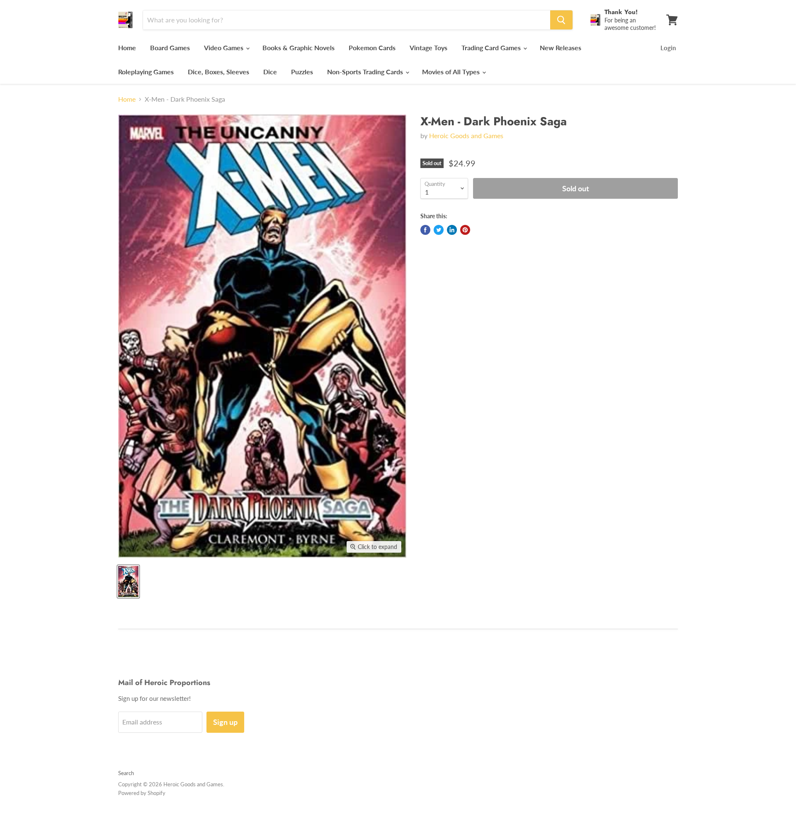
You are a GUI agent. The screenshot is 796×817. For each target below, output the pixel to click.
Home (127, 47)
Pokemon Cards (372, 47)
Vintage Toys (428, 47)
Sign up (225, 722)
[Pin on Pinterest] (465, 230)
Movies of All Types (451, 72)
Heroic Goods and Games (466, 135)
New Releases (560, 47)
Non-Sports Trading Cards (366, 72)
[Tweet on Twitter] (439, 230)
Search (126, 773)
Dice (270, 72)
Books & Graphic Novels (298, 47)
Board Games (170, 47)
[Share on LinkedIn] (452, 230)
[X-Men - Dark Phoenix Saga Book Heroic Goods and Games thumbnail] (128, 581)
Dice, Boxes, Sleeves (218, 72)
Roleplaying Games (146, 72)
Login (668, 47)
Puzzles (302, 72)
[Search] (561, 19)
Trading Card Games (491, 47)
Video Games (224, 47)
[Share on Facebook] (425, 230)
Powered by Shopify (141, 793)
